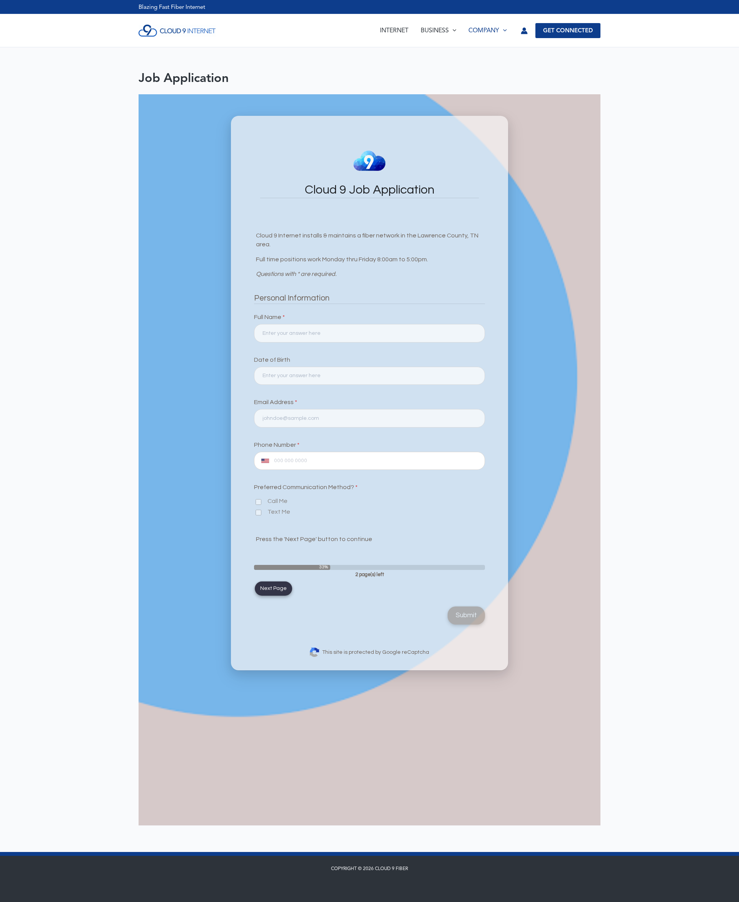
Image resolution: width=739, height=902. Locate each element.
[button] (567, 30)
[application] (452, 30)
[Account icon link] (524, 30)
